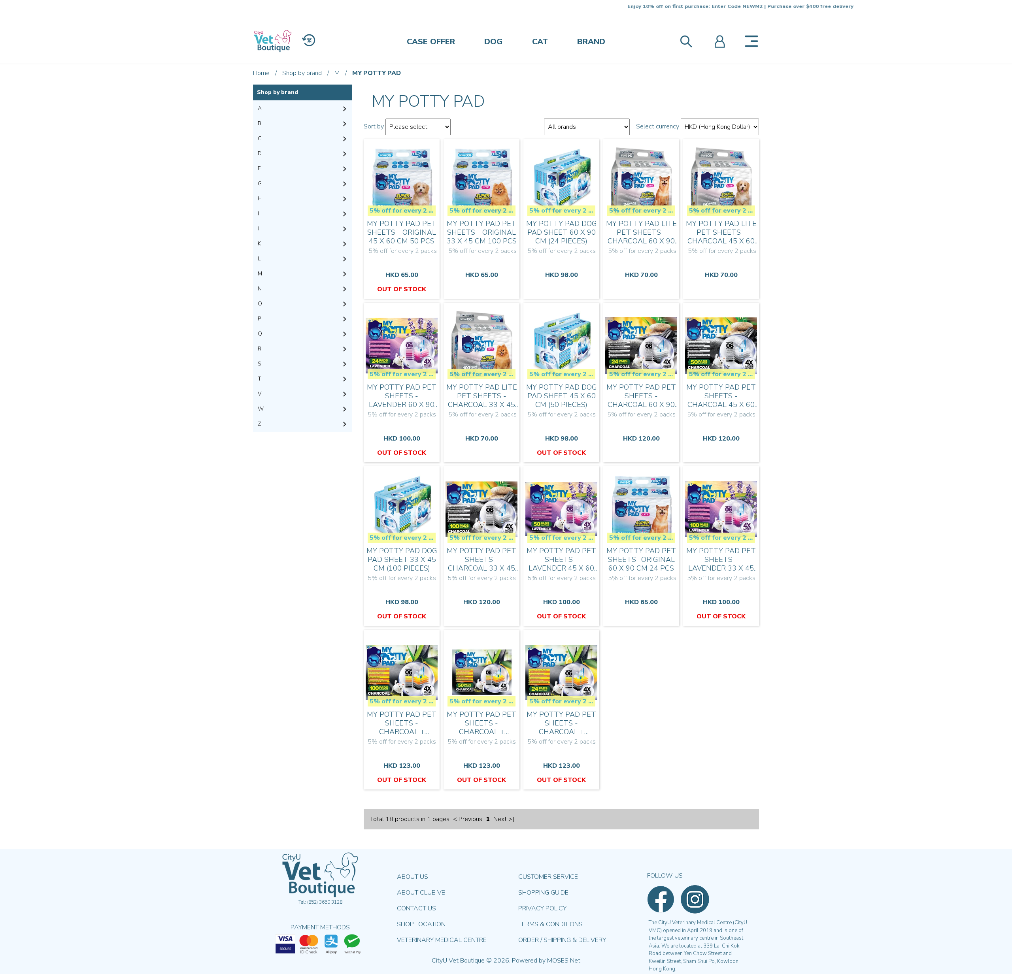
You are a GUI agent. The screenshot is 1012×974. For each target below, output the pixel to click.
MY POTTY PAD (376, 73)
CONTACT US (416, 908)
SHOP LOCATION (421, 924)
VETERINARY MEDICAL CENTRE (442, 940)
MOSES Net (563, 960)
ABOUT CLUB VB (421, 892)
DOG (493, 41)
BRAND (591, 41)
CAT (540, 41)
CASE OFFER (431, 41)
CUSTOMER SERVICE (548, 876)
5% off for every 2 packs (403, 210)
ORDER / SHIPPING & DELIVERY (562, 940)
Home (261, 73)
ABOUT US (412, 876)
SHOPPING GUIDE (543, 892)
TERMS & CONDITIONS (550, 924)
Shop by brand (302, 73)
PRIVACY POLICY (542, 908)
